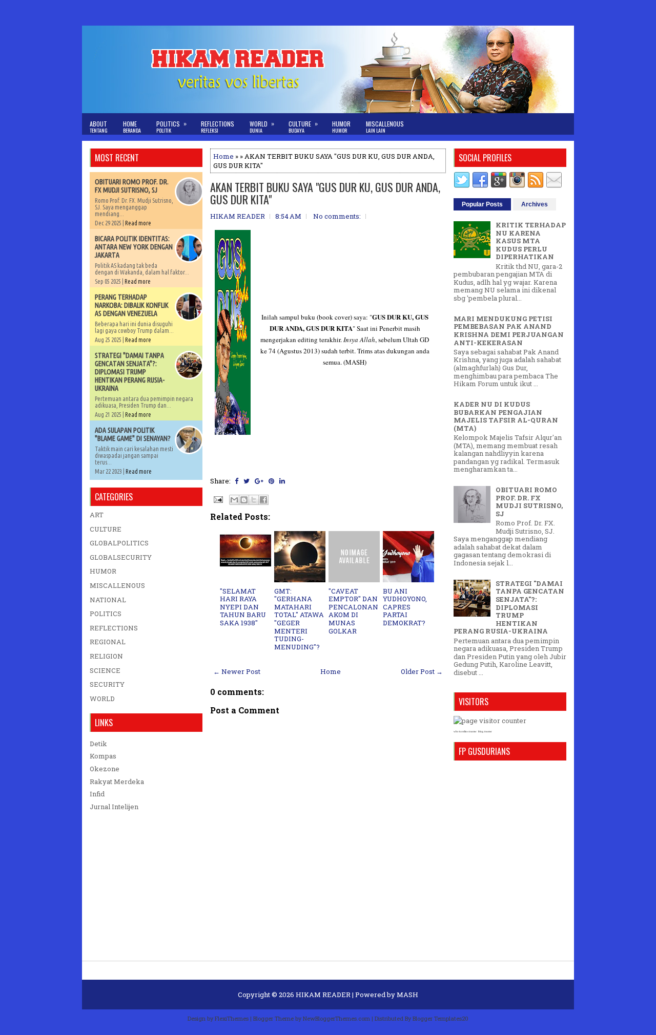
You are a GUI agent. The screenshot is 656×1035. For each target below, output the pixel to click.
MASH (407, 994)
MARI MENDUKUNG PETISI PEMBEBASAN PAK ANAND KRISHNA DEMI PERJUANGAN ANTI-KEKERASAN (509, 330)
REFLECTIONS (114, 627)
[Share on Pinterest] (271, 480)
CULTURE (105, 529)
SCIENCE (105, 670)
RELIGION (106, 656)
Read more (138, 223)
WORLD (102, 698)
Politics (171, 126)
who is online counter (465, 731)
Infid (97, 793)
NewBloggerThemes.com (336, 1018)
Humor (341, 126)
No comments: (337, 216)
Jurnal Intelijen (114, 806)
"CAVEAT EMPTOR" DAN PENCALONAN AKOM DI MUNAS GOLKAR (353, 611)
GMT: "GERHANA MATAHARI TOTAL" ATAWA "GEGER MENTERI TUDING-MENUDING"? (299, 618)
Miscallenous (385, 126)
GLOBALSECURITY (121, 557)
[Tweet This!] (246, 480)
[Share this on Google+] (259, 480)
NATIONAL (108, 599)
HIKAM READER (323, 994)
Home (132, 126)
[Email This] (234, 500)
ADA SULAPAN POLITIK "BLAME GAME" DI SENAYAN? (133, 434)
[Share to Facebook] (263, 500)
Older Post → (422, 671)
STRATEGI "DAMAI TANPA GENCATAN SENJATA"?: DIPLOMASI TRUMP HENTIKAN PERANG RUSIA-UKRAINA (130, 371)
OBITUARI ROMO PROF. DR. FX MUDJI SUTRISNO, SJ (132, 186)
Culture (303, 126)
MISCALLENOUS (117, 585)
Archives (534, 204)
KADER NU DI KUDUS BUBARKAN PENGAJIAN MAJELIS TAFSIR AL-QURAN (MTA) (506, 416)
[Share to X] (254, 500)
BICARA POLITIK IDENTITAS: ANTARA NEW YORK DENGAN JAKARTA (134, 247)
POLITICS (105, 613)
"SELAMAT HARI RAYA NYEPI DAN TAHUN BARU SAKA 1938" (243, 606)
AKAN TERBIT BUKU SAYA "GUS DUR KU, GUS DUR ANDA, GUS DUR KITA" (325, 193)
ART (97, 514)
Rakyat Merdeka (117, 781)
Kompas (103, 756)
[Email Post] (217, 498)
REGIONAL (108, 641)
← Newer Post (236, 671)
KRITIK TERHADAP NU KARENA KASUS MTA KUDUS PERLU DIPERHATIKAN (531, 240)
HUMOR (103, 571)
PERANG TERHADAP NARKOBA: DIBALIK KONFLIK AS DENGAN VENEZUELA (132, 305)
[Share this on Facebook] (236, 480)
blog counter (485, 731)
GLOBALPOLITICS (119, 542)
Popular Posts (482, 204)
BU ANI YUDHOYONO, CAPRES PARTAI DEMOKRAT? (405, 606)
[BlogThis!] (244, 500)
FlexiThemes (232, 1018)
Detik (98, 743)
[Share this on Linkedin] (282, 480)
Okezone (104, 768)
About (99, 126)
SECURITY (107, 684)
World (262, 126)
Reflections (217, 126)
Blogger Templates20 (440, 1018)
